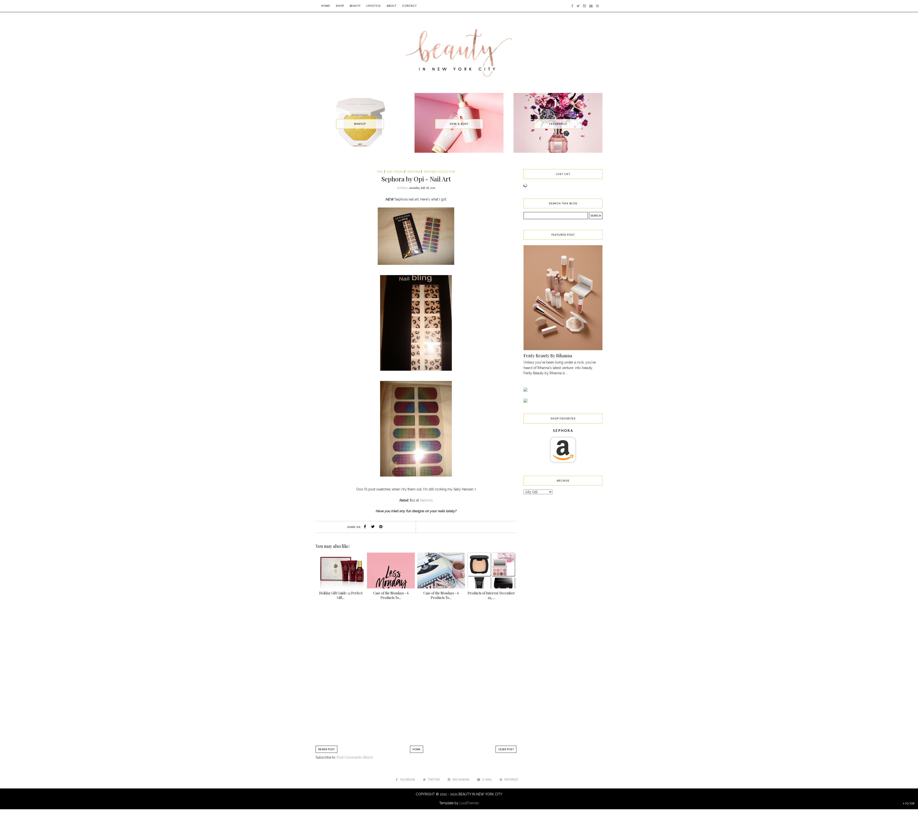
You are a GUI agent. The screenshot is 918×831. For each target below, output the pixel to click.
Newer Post (326, 749)
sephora (413, 172)
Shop (340, 6)
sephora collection (439, 172)
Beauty (355, 6)
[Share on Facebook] (365, 527)
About (391, 6)
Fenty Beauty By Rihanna (548, 355)
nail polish (395, 172)
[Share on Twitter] (373, 527)
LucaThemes (469, 803)
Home (325, 6)
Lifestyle (373, 6)
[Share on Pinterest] (380, 527)
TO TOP (909, 803)
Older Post (506, 749)
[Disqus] (416, 675)
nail (380, 172)
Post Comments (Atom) (355, 757)
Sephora (426, 500)
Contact (409, 6)
